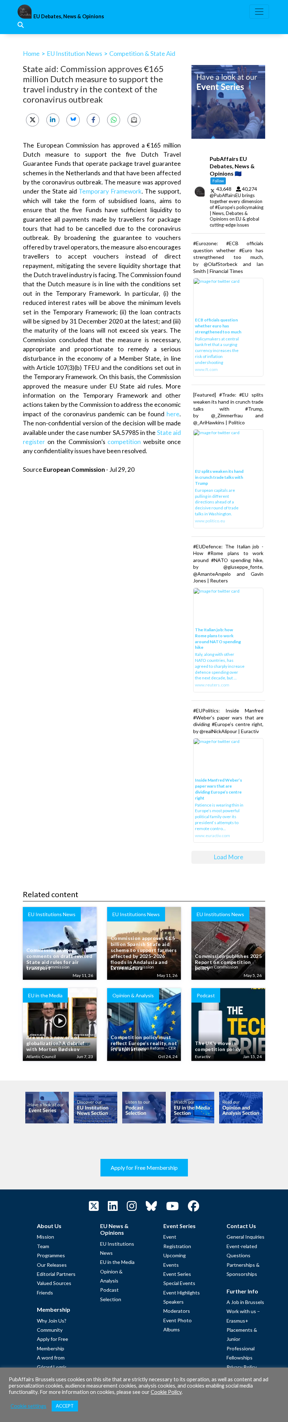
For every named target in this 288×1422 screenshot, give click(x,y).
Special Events (179, 1283)
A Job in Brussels (245, 1302)
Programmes (51, 1255)
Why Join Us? (51, 1321)
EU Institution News (74, 53)
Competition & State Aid (142, 53)
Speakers (173, 1302)
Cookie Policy (166, 1392)
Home (31, 53)
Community (50, 1330)
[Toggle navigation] (259, 12)
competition (124, 441)
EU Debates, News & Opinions (68, 16)
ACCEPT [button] (65, 1406)
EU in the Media (117, 1262)
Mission (45, 1237)
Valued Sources (54, 1283)
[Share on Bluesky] (72, 119)
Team (43, 1246)
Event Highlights (181, 1293)
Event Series (177, 1274)
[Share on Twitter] (32, 119)
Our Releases (52, 1265)
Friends (45, 1293)
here (172, 414)
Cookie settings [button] (28, 1406)
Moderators (176, 1311)
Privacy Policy (242, 1367)
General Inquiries (245, 1237)
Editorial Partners (56, 1274)
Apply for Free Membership (144, 1167)
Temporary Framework (110, 191)
